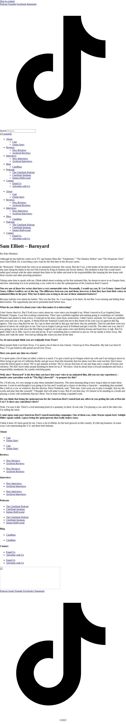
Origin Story (18, 144)
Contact (10, 180)
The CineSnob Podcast (23, 172)
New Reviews (19, 150)
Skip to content (7, 1)
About (9, 139)
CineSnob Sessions (21, 175)
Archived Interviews (22, 161)
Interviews (11, 155)
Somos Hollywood (21, 178)
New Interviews (20, 158)
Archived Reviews (21, 153)
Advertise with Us (21, 186)
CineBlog (17, 166)
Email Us (16, 183)
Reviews (10, 147)
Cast (14, 142)
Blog (8, 164)
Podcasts (10, 169)
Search (3, 130)
